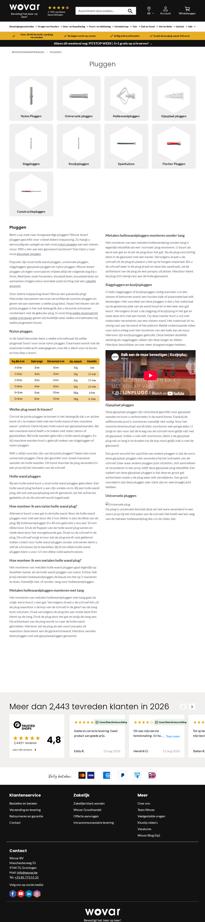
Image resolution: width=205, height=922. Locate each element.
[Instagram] (37, 894)
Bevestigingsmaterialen (28, 52)
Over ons (144, 803)
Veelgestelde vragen (151, 816)
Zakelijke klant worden (89, 803)
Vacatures (144, 829)
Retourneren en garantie (26, 816)
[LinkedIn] (29, 894)
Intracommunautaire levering (93, 822)
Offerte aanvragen (86, 816)
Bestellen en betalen (23, 803)
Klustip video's (148, 822)
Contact (15, 822)
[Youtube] (21, 894)
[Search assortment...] (130, 11)
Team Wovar (146, 810)
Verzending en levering (25, 810)
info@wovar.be (27, 872)
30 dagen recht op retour (81, 36)
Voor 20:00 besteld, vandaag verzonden (36, 36)
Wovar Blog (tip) (149, 835)
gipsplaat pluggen (29, 254)
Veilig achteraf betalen (127, 36)
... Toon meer (171, 736)
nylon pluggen (67, 244)
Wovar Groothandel (87, 810)
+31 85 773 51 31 (27, 877)
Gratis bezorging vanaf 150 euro (171, 36)
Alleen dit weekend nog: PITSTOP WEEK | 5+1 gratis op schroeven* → (103, 43)
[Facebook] (13, 894)
